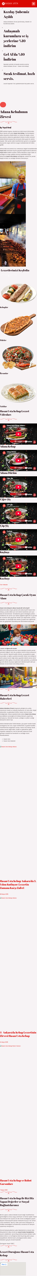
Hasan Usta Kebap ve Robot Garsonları (16, 1182)
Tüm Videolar (4, 585)
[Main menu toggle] (33, 4)
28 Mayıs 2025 (4, 894)
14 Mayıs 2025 (4, 1042)
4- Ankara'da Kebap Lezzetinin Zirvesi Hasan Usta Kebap (18, 1034)
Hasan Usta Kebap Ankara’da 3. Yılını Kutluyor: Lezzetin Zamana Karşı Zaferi (18, 884)
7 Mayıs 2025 (3, 1190)
